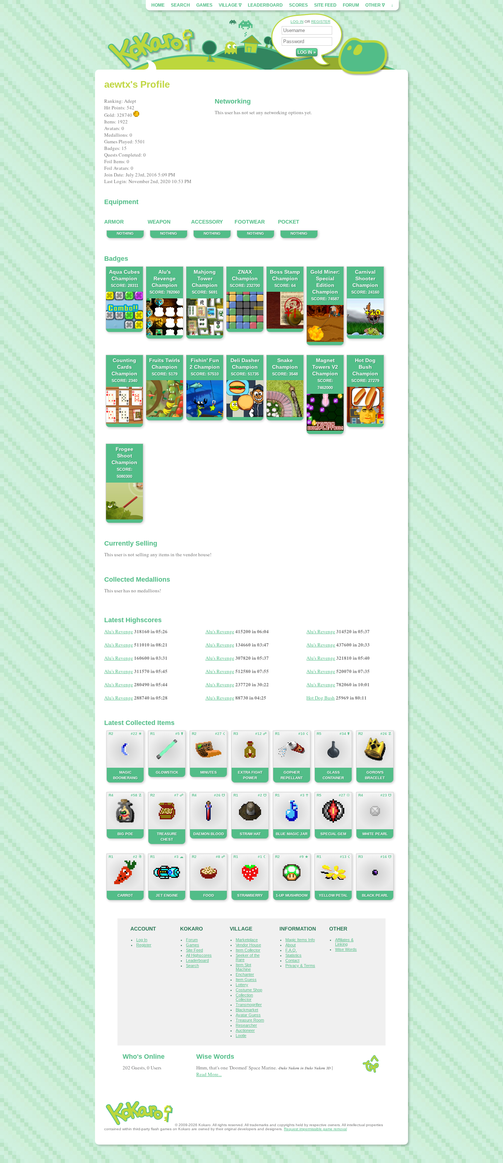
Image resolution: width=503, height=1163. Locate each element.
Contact (292, 960)
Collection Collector (244, 997)
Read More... (209, 1074)
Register (143, 945)
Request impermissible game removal (315, 1129)
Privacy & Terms (300, 965)
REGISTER (320, 22)
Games (204, 5)
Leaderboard (265, 5)
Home (158, 5)
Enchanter (245, 974)
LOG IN (297, 22)
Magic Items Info (300, 940)
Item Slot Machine (243, 967)
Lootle (241, 1035)
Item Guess (246, 979)
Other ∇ (375, 5)
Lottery (242, 984)
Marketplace (247, 940)
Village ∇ (230, 5)
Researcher (246, 1025)
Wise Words (346, 949)
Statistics (293, 955)
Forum (351, 5)
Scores (298, 5)
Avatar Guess (248, 1015)
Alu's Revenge (118, 631)
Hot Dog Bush (320, 697)
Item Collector (248, 950)
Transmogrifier (249, 1004)
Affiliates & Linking (344, 942)
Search (180, 5)
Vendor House (248, 945)
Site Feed (325, 5)
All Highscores (199, 955)
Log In (141, 940)
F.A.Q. (291, 950)
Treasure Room (250, 1020)
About (290, 945)
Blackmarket (247, 1010)
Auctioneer (245, 1030)
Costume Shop (249, 990)
